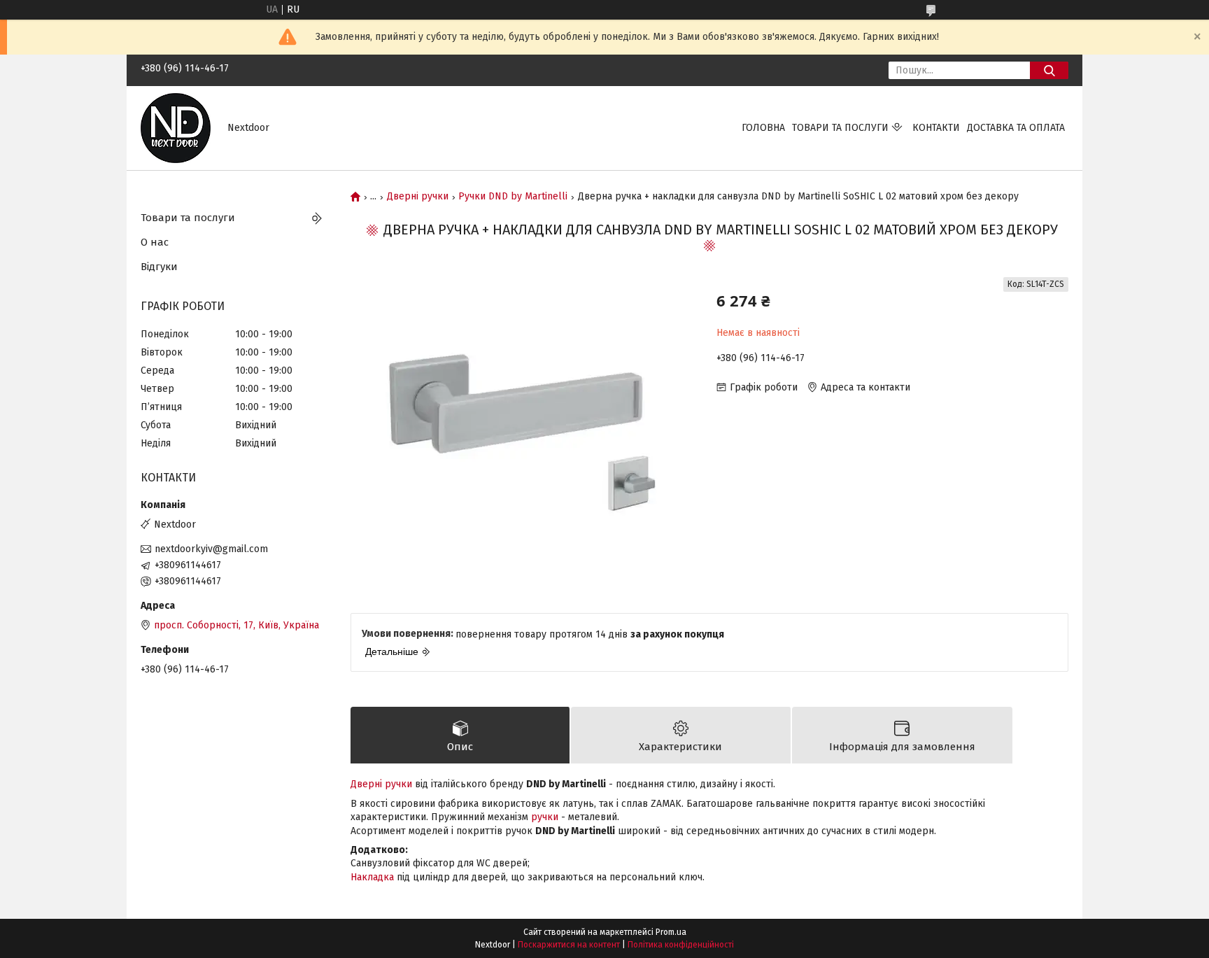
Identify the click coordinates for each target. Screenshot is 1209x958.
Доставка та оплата (1016, 128)
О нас (155, 242)
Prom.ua (671, 932)
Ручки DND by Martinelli (512, 197)
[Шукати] (1049, 70)
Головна (763, 128)
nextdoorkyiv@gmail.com (211, 549)
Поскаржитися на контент (569, 945)
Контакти (936, 128)
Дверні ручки (417, 197)
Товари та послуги (840, 128)
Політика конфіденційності (681, 945)
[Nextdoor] (176, 128)
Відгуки (159, 266)
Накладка (372, 877)
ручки (544, 817)
